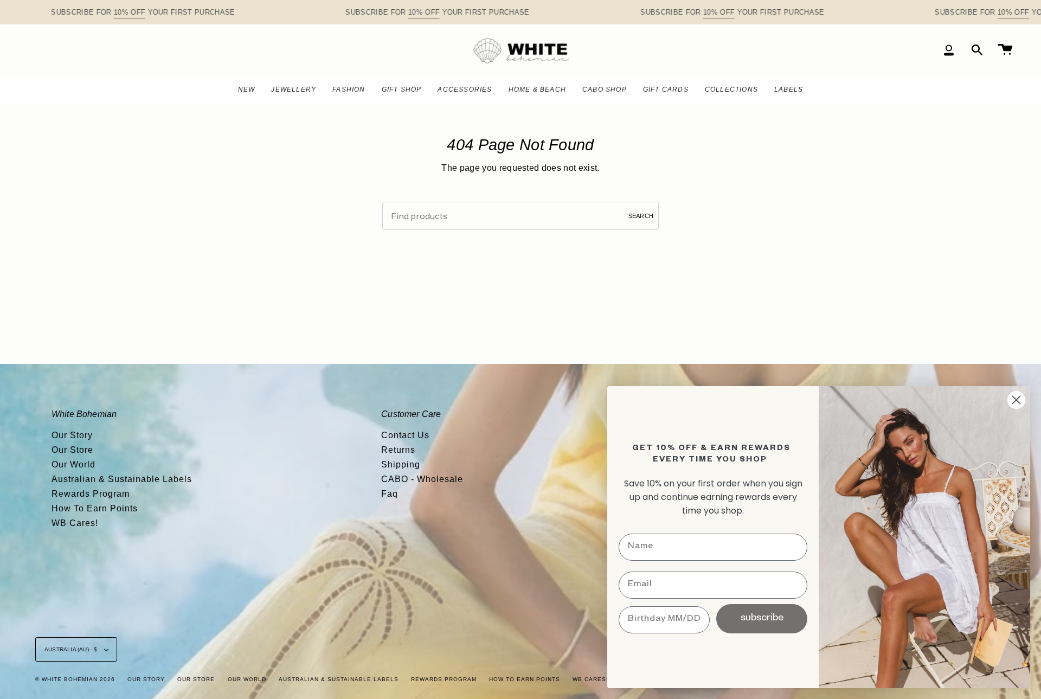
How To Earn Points (95, 508)
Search (640, 216)
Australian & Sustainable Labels (122, 479)
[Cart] (1005, 50)
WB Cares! (75, 523)
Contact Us (405, 435)
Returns (398, 449)
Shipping (400, 464)
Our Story (72, 435)
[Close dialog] (1016, 399)
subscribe (762, 618)
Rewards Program (91, 493)
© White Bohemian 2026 (75, 679)
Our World (73, 464)
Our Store (72, 449)
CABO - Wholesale (422, 479)
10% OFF (129, 12)
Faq (389, 493)
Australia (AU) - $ (71, 649)
